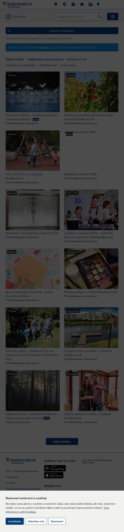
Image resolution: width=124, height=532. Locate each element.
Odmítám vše (36, 521)
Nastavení (57, 521)
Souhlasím (14, 521)
